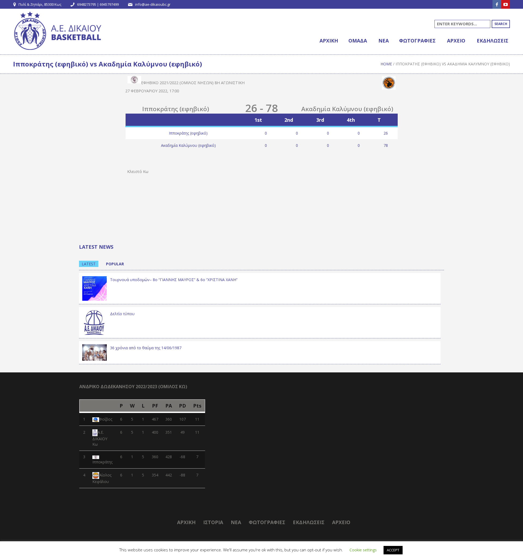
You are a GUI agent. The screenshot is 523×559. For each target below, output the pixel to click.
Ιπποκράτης (102, 461)
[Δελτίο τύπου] (94, 321)
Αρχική (186, 522)
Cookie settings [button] (363, 549)
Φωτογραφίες (267, 522)
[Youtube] (505, 4)
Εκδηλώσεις (308, 522)
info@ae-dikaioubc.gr (153, 4)
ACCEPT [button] (393, 550)
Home (386, 63)
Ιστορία (213, 522)
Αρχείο (341, 522)
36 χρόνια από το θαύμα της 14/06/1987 (145, 347)
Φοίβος (105, 419)
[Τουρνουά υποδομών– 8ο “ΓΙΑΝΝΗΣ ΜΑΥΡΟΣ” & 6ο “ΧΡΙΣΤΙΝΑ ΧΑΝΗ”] (94, 287)
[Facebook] (496, 4)
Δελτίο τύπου (122, 313)
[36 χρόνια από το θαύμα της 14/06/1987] (94, 352)
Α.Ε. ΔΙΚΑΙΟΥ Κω (99, 438)
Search (500, 24)
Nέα (236, 522)
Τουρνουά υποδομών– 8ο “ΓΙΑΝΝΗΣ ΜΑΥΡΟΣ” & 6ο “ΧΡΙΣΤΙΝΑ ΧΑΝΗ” (174, 279)
